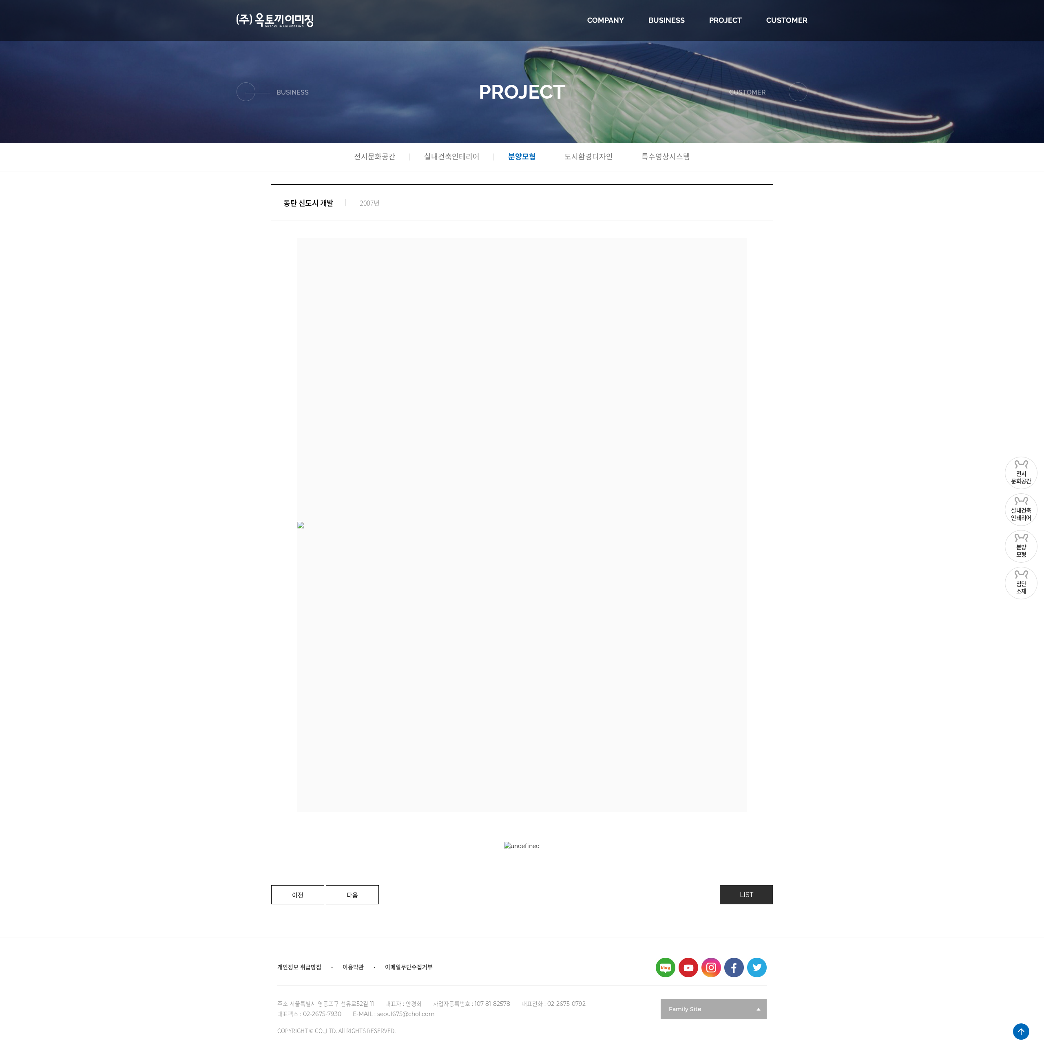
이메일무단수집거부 (409, 967)
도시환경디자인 (588, 156)
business (292, 93)
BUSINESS (666, 20)
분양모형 (1021, 550)
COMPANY (605, 20)
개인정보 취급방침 (299, 967)
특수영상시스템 (665, 156)
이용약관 (353, 967)
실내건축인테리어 (1021, 514)
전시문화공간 (1021, 477)
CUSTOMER (786, 20)
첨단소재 (1021, 587)
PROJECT (725, 20)
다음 (352, 895)
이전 (297, 895)
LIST (746, 895)
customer (748, 93)
